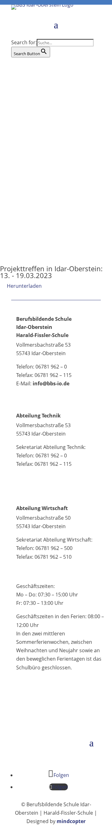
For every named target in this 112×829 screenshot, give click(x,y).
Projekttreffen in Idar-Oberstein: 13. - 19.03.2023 (51, 272)
